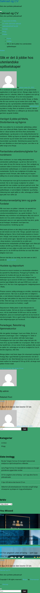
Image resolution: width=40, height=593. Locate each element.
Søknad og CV (9, 13)
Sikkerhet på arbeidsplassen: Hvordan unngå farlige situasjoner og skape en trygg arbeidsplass (19, 488)
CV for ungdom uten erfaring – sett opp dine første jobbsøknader (19, 476)
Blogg (4, 31)
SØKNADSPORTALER (10, 26)
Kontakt (5, 29)
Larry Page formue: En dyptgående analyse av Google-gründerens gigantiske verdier (20, 469)
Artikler (4, 34)
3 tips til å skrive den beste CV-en (15, 407)
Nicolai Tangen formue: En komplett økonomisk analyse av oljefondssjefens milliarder (18, 462)
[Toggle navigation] (1, 11)
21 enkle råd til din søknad (11, 23)
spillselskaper (34, 106)
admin (21, 87)
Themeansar (34, 579)
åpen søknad (11, 260)
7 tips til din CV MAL (9, 21)
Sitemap (5, 584)
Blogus (25, 579)
